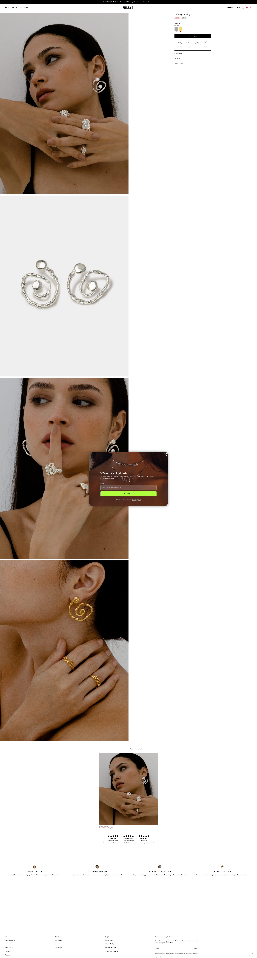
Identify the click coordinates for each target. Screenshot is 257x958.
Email (102, 484)
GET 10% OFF (128, 494)
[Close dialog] (165, 454)
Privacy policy (136, 500)
